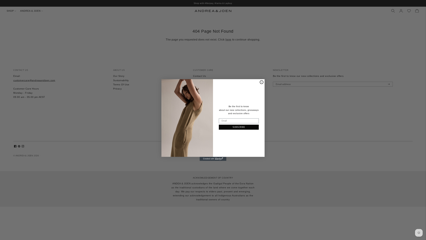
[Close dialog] (261, 82)
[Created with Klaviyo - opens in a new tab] (213, 159)
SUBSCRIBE (239, 127)
